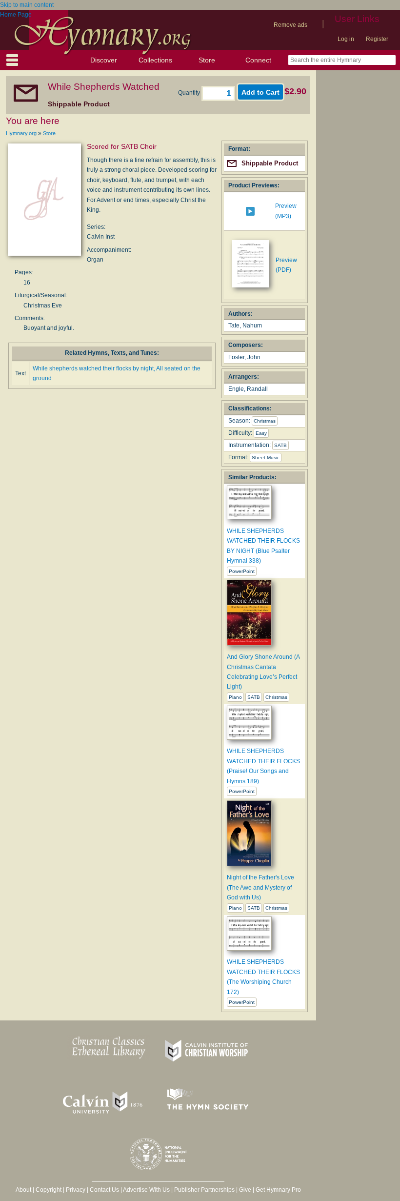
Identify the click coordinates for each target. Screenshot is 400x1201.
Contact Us (104, 1189)
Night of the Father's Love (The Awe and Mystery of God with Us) (260, 887)
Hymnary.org (21, 133)
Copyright (48, 1189)
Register (377, 39)
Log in (346, 39)
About (23, 1189)
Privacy (75, 1189)
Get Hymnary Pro (278, 1189)
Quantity (189, 92)
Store (207, 60)
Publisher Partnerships (204, 1189)
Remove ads (290, 24)
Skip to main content (27, 4)
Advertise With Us (146, 1189)
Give (245, 1189)
